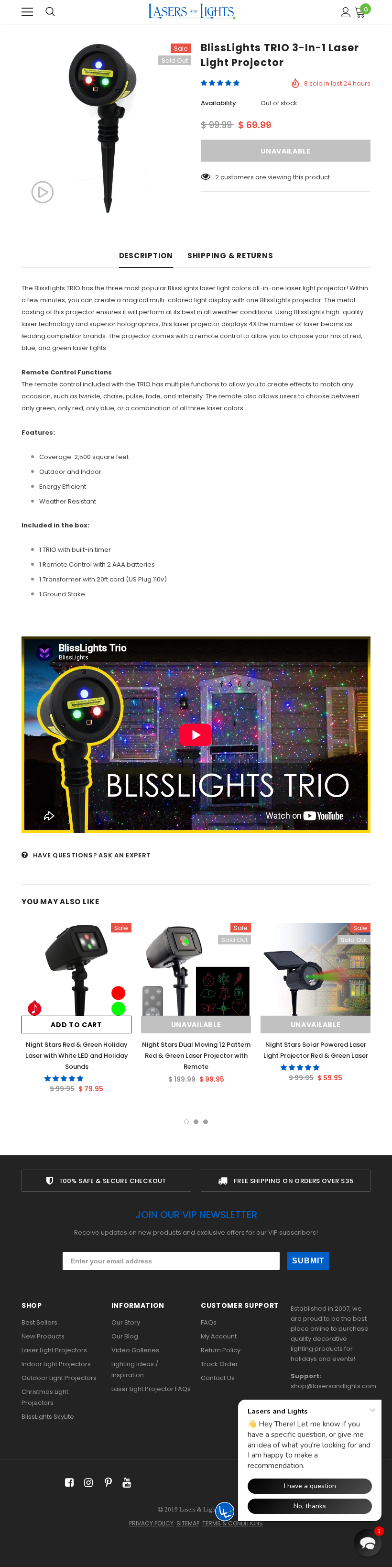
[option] (106, 128)
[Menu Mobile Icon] (27, 12)
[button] (221, 83)
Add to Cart (76, 1025)
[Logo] (192, 11)
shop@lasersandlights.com (333, 1386)
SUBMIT (308, 1261)
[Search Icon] (50, 12)
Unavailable (196, 1025)
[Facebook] (68, 1483)
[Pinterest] (106, 1483)
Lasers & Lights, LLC (207, 1509)
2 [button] (196, 1121)
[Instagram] (87, 1483)
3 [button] (205, 1121)
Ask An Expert (124, 855)
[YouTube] (125, 1483)
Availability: (219, 103)
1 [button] (186, 1121)
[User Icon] (346, 12)
